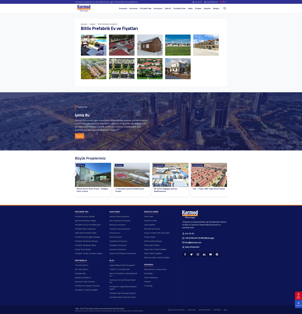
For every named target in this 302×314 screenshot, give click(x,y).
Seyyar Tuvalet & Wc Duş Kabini (157, 232)
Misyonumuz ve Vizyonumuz (155, 269)
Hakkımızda (192, 309)
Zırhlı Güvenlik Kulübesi (153, 241)
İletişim (216, 8)
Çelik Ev (168, 8)
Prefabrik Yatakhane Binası (85, 245)
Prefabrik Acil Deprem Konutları (87, 285)
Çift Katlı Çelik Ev (81, 269)
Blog (111, 260)
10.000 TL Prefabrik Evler (119, 269)
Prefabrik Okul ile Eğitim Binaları (87, 237)
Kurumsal (134, 8)
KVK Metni (217, 309)
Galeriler (207, 8)
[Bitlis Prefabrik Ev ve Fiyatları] (94, 45)
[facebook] (185, 254)
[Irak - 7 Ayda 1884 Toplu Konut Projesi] (170, 175)
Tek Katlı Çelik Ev (81, 265)
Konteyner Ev (114, 232)
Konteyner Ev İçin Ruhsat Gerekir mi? (122, 281)
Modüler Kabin (151, 211)
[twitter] (191, 254)
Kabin (190, 8)
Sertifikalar (148, 273)
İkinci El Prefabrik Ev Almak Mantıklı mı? (123, 274)
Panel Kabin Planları (151, 245)
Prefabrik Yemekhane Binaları (86, 241)
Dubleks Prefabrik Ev (83, 277)
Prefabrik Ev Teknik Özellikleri (86, 289)
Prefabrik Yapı (145, 8)
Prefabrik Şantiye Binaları (85, 216)
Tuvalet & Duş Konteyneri (119, 228)
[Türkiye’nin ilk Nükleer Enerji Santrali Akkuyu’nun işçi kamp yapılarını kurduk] (209, 175)
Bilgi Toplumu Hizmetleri (176, 309)
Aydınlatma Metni (205, 309)
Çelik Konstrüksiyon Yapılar (85, 220)
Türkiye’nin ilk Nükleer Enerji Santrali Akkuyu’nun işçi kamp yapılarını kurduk (209, 190)
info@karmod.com (193, 242)
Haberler (147, 281)
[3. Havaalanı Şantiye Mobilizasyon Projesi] (93, 175)
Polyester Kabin (150, 220)
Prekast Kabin (149, 237)
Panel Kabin (148, 216)
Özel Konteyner (115, 237)
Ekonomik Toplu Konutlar (85, 281)
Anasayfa (123, 8)
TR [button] (223, 2)
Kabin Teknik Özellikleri (153, 253)
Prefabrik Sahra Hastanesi (85, 228)
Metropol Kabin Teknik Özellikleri (157, 257)
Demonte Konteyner (117, 249)
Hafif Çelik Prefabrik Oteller (85, 232)
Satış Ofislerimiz (212, 2)
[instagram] (198, 254)
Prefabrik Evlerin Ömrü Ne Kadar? (122, 297)
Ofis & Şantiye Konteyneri (119, 220)
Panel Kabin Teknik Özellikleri (155, 249)
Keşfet (79, 136)
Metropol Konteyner (117, 224)
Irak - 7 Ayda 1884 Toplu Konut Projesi (170, 189)
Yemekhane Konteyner (118, 241)
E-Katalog (148, 285)
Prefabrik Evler (179, 8)
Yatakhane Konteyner (118, 245)
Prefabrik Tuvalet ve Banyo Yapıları (88, 253)
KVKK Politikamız (151, 277)
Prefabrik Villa (80, 273)
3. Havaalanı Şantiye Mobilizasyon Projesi (91, 190)
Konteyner (158, 8)
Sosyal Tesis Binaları (83, 249)
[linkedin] (204, 254)
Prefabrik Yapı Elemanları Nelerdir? (122, 293)
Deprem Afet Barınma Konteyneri (122, 253)
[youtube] (210, 254)
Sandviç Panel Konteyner (119, 216)
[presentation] (74, 173)
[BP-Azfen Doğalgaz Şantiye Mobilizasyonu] (132, 175)
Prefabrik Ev (81, 260)
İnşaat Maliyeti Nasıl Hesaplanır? (122, 265)
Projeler (198, 8)
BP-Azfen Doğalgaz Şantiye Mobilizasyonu (127, 190)
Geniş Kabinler (149, 224)
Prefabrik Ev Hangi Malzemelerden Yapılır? (123, 287)
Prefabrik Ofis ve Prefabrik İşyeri (88, 224)
